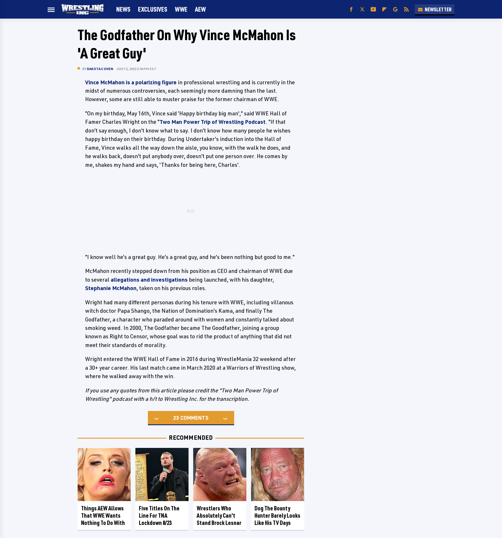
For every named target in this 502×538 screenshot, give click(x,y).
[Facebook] (351, 9)
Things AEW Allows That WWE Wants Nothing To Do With (103, 515)
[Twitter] (362, 9)
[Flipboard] (384, 9)
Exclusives (152, 9)
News (123, 9)
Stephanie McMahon (111, 288)
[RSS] (406, 9)
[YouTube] (373, 9)
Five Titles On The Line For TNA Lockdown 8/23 (159, 515)
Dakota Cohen (100, 69)
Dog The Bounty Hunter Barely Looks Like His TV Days (277, 515)
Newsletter (438, 9)
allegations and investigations (149, 279)
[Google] (395, 9)
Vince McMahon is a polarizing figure (131, 82)
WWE (181, 9)
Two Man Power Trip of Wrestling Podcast (212, 121)
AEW (200, 9)
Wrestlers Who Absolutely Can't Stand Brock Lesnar (219, 515)
